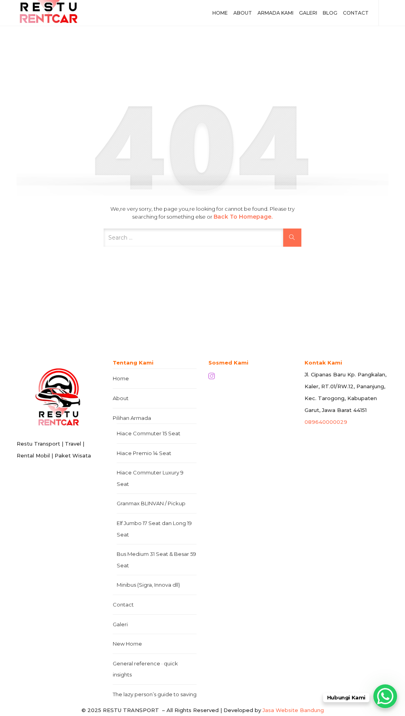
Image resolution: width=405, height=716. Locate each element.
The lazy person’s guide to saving (155, 694)
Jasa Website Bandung (293, 710)
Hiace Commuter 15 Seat (148, 433)
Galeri (308, 13)
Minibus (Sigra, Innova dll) (148, 585)
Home (220, 13)
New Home (127, 643)
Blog (330, 13)
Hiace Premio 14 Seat (144, 453)
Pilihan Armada (132, 418)
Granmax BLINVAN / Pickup (151, 503)
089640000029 (326, 422)
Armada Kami (275, 13)
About (242, 13)
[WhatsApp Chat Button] (385, 696)
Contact (356, 13)
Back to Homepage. (243, 216)
